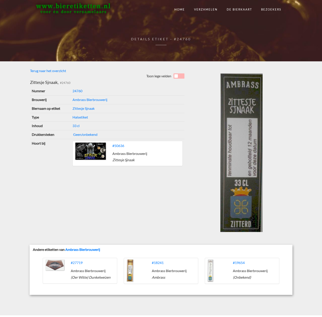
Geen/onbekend (85, 134)
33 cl (76, 126)
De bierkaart (239, 9)
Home (179, 9)
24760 (77, 91)
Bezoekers (271, 9)
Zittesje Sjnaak (84, 108)
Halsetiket (80, 117)
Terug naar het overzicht (48, 71)
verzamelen (206, 9)
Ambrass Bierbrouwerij (90, 99)
